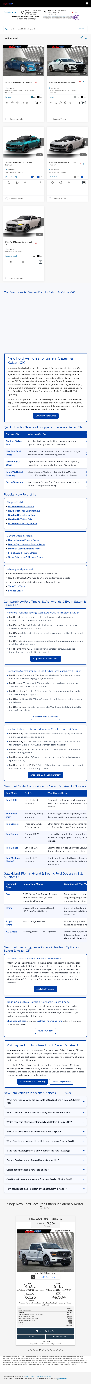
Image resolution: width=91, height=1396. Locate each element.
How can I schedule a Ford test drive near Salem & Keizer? (37, 1188)
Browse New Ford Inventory (32, 1081)
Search (81, 29)
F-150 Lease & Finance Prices (22, 552)
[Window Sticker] (40, 102)
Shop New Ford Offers (46, 415)
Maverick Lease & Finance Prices (24, 548)
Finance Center (15, 590)
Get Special (47, 1331)
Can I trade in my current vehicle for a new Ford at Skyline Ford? (39, 1179)
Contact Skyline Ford (61, 1081)
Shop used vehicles (16, 1021)
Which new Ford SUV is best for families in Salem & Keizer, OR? (39, 1122)
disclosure (46, 1341)
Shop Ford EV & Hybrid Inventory (45, 775)
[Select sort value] (86, 38)
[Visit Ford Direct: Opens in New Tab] (62, 1379)
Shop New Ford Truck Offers (46, 658)
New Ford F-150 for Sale (20, 519)
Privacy (33, 1376)
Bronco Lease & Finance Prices (23, 540)
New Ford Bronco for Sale (21, 506)
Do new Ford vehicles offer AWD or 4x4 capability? (33, 1160)
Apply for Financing (45, 989)
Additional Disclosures (43, 1376)
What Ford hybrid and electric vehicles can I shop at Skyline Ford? (40, 1141)
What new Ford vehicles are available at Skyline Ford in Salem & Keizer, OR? (43, 1101)
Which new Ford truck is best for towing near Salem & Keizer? (38, 1112)
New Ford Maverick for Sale (21, 515)
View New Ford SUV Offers (45, 716)
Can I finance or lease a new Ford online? (28, 1169)
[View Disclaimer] (27, 102)
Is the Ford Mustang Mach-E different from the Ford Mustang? (38, 1150)
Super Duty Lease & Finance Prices (25, 557)
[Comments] (36, 102)
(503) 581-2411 (47, 1277)
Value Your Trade (16, 586)
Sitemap (26, 1376)
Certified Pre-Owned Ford (49, 1021)
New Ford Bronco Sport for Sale (24, 510)
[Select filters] (81, 38)
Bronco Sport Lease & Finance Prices (26, 544)
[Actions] (40, 82)
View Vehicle (31, 1337)
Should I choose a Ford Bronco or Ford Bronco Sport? (34, 1131)
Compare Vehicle (16, 119)
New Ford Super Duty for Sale (22, 523)
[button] (42, 61)
